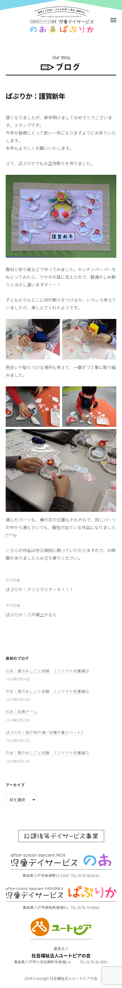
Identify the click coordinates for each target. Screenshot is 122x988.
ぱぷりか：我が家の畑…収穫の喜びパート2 (44, 732)
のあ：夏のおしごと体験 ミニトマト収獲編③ (47, 671)
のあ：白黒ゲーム (21, 711)
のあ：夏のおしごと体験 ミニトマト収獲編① (47, 752)
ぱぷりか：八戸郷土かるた (31, 615)
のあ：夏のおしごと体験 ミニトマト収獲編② (47, 691)
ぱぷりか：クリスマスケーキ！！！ (40, 589)
